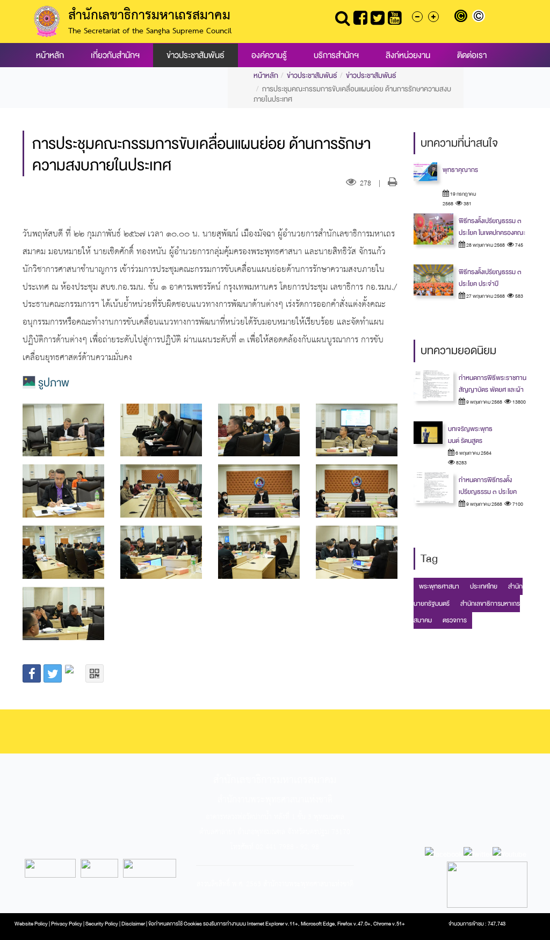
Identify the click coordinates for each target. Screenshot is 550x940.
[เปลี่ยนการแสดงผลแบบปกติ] (480, 17)
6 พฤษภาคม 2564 (472, 453)
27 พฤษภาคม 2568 (485, 296)
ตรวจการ (455, 620)
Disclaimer (133, 924)
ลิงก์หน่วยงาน (408, 55)
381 (467, 203)
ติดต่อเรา (472, 55)
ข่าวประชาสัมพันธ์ (196, 55)
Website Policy (31, 924)
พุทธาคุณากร (460, 170)
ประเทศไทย (483, 586)
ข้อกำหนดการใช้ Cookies (175, 924)
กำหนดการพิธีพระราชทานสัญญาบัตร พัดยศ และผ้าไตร (492, 389)
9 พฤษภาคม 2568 (483, 402)
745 (518, 245)
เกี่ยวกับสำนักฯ (115, 55)
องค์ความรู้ (269, 55)
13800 (518, 402)
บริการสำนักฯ (336, 55)
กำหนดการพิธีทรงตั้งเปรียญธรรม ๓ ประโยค (488, 486)
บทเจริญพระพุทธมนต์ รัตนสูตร (470, 435)
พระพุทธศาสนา (439, 586)
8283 (461, 462)
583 (518, 296)
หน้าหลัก (50, 55)
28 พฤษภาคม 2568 (485, 245)
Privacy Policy (66, 924)
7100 (517, 504)
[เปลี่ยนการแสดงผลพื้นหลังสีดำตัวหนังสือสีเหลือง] (463, 17)
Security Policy (101, 924)
